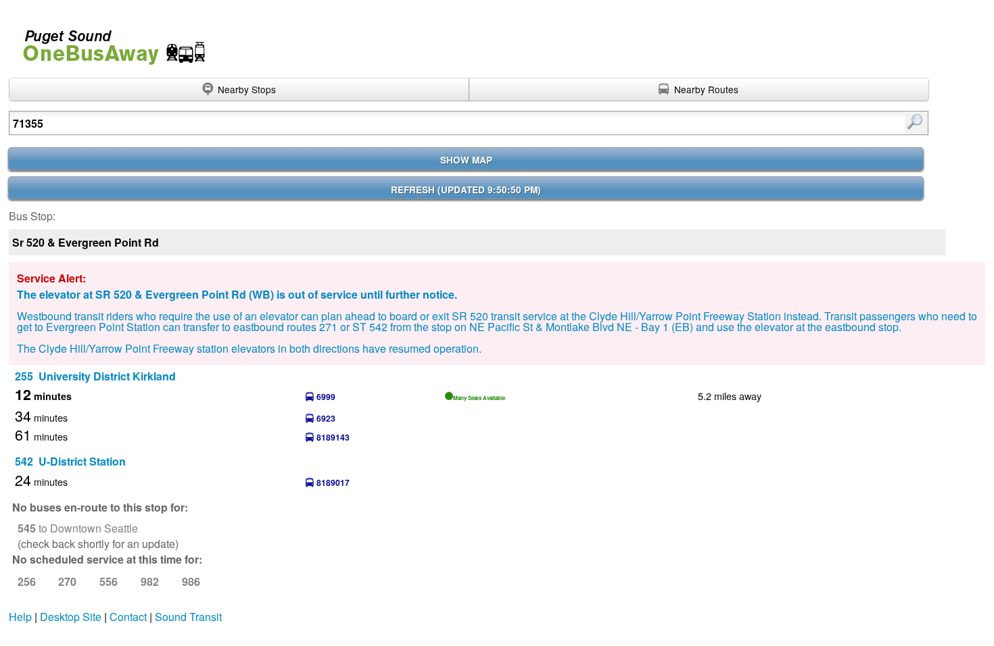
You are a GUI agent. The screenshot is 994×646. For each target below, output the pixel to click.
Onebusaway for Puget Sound (108, 41)
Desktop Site (70, 616)
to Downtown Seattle (78, 528)
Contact (128, 616)
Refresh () (466, 189)
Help (20, 616)
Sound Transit (188, 616)
